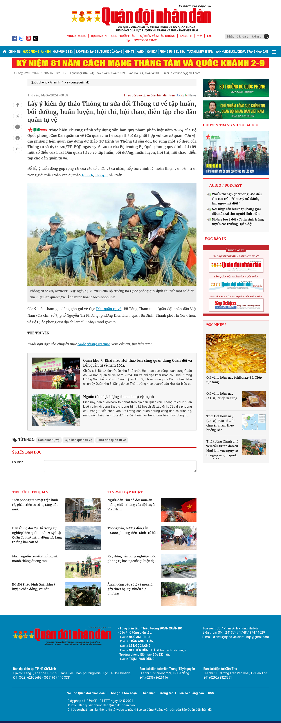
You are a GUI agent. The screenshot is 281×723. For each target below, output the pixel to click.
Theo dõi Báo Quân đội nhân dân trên (149, 95)
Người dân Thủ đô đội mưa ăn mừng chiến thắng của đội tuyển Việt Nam (132, 504)
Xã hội (140, 52)
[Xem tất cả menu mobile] (274, 51)
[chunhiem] (236, 109)
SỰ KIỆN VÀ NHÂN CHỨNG (157, 36)
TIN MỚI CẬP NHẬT (125, 492)
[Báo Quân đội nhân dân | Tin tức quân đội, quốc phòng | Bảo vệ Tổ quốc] (140, 18)
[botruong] (236, 88)
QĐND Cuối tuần (123, 36)
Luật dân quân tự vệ (111, 440)
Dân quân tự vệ (108, 309)
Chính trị (14, 52)
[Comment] (17, 127)
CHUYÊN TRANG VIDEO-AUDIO (230, 125)
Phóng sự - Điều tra (172, 52)
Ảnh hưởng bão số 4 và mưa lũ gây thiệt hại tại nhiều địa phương (130, 589)
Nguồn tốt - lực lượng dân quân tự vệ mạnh (118, 397)
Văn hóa (152, 52)
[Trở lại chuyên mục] (17, 149)
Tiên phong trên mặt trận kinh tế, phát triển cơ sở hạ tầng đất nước (35, 504)
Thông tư (101, 175)
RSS (211, 693)
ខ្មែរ (128, 40)
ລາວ (209, 36)
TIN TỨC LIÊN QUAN (30, 492)
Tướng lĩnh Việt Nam (200, 52)
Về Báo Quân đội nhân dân (86, 693)
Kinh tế (129, 52)
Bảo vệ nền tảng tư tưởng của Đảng (99, 52)
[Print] (17, 138)
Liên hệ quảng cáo (191, 693)
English (186, 36)
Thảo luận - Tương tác (157, 693)
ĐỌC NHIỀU (216, 325)
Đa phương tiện (63, 52)
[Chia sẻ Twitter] (17, 116)
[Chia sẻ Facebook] (17, 105)
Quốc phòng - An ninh (36, 52)
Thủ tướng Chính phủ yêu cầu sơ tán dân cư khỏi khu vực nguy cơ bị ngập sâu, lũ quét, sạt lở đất (222, 450)
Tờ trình (87, 175)
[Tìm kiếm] (266, 36)
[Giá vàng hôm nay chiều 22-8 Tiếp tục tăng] (236, 353)
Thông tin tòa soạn (123, 693)
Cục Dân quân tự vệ (78, 440)
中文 (199, 36)
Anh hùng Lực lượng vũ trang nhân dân (242, 52)
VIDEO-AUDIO (76, 36)
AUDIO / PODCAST (225, 185)
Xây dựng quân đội (77, 82)
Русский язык (145, 40)
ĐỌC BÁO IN (99, 36)
